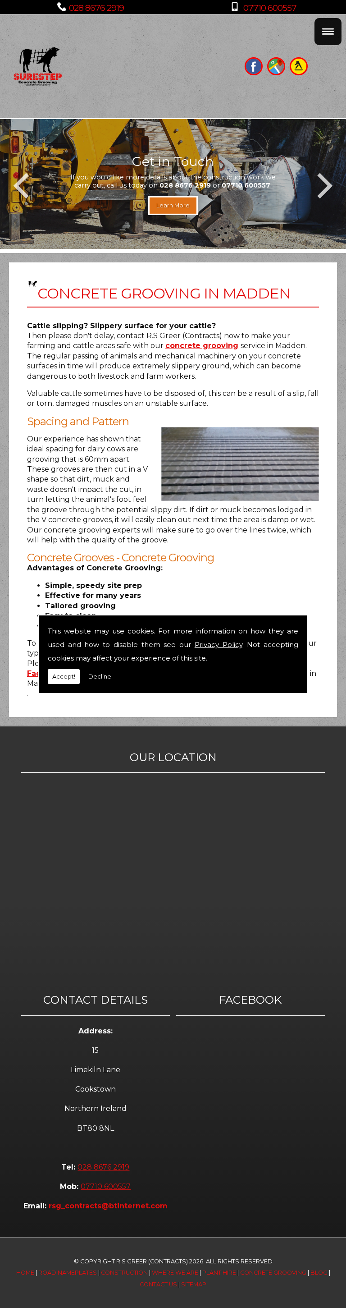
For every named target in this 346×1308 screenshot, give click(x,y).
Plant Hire (219, 1272)
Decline (99, 676)
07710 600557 (269, 7)
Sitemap (193, 1284)
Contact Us (158, 1284)
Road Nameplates (67, 1272)
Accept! (63, 676)
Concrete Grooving (273, 1272)
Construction (124, 1272)
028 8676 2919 (96, 7)
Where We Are (175, 1272)
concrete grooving (201, 345)
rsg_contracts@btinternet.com (108, 1206)
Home (25, 1272)
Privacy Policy (218, 644)
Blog (319, 1272)
